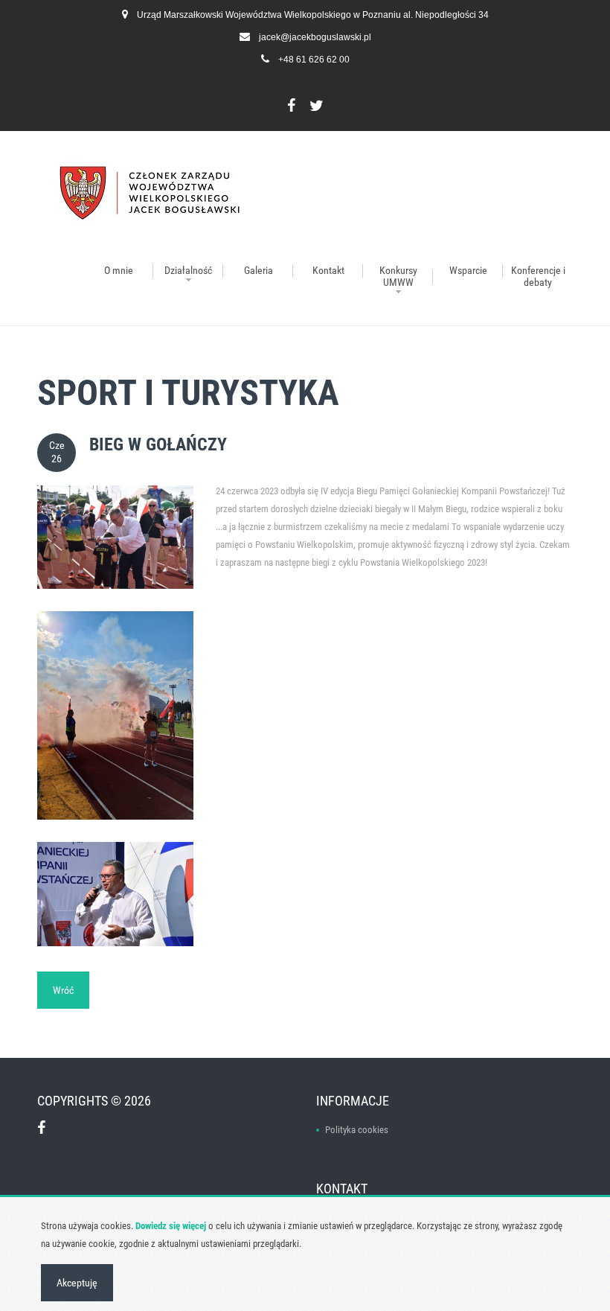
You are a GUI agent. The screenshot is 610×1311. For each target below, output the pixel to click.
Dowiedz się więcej (170, 1225)
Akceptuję (77, 1283)
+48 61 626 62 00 (314, 59)
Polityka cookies (356, 1129)
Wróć (63, 990)
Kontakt (328, 270)
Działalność (188, 270)
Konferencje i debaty (538, 276)
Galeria (258, 270)
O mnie (118, 270)
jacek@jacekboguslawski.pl (315, 37)
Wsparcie (468, 270)
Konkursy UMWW (398, 276)
